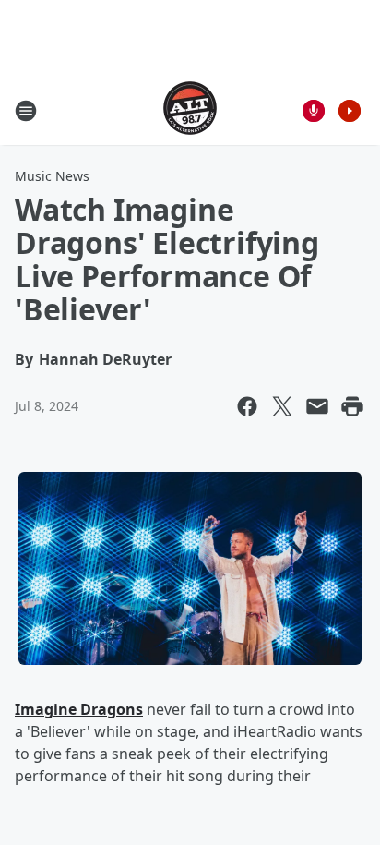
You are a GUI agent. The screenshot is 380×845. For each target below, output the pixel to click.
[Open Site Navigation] (26, 111)
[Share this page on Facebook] (247, 406)
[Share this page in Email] (317, 406)
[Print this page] (352, 406)
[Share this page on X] (282, 406)
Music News (52, 176)
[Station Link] (190, 110)
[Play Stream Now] (349, 111)
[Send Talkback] (314, 111)
